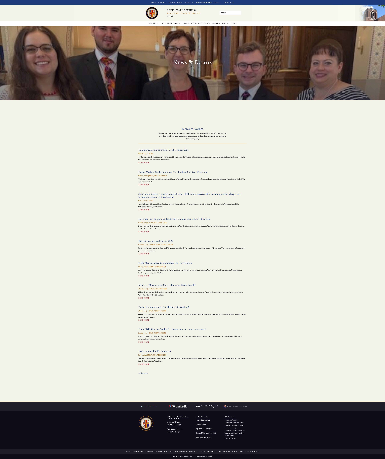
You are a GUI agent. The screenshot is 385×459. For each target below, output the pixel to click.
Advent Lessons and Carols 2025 (155, 241)
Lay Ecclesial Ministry (207, 451)
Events (152, 245)
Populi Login (229, 2)
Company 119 (201, 456)
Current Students (158, 2)
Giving (233, 23)
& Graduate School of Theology (184, 13)
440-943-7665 (206, 437)
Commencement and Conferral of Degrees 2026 (163, 150)
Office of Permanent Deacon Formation (180, 451)
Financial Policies (175, 2)
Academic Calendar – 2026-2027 (235, 430)
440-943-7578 (207, 429)
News (224, 23)
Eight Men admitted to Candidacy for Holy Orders (165, 263)
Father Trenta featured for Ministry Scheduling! (163, 307)
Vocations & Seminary (170, 23)
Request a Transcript (231, 420)
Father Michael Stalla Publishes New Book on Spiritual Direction (172, 172)
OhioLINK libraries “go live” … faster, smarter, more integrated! (172, 329)
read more (143, 163)
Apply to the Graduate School (234, 422)
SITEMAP (209, 456)
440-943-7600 (177, 429)
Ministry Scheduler (204, 2)
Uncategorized (160, 176)
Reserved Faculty (230, 428)
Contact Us (189, 2)
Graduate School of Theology (195, 23)
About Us (152, 23)
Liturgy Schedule (230, 438)
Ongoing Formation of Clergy (231, 451)
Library (215, 23)
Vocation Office (252, 451)
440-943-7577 (175, 432)
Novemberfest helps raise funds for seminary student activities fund (174, 219)
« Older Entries (143, 373)
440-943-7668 (211, 433)
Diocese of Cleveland (135, 451)
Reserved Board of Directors (234, 425)
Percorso (218, 2)
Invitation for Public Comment (154, 351)
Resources (229, 417)
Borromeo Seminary (154, 451)
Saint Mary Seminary (181, 10)
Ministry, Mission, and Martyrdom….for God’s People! (167, 285)
